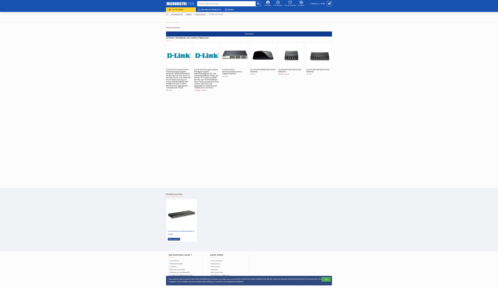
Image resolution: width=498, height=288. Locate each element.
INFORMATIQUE (177, 14)
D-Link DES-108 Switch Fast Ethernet (317, 71)
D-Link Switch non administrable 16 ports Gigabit (182, 231)
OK (326, 279)
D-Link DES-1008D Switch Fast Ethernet (263, 71)
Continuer (249, 34)
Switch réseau (200, 14)
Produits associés (174, 194)
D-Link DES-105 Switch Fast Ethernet (289, 71)
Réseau (189, 14)
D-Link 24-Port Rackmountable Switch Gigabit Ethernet (232, 72)
